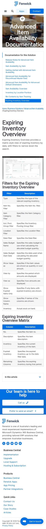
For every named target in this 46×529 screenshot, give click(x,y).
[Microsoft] (16, 443)
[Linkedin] (7, 443)
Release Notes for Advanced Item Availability (20, 61)
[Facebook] (20, 443)
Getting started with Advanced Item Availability (21, 71)
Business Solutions (15, 109)
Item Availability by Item (16, 66)
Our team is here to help (23, 393)
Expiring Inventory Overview (17, 101)
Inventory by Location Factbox (18, 92)
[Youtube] (12, 443)
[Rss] (3, 443)
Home (4, 109)
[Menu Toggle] (5, 11)
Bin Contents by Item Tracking (18, 96)
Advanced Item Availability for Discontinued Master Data (18, 77)
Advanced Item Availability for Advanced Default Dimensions (23, 83)
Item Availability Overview (16, 88)
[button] (40, 377)
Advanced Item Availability (23, 32)
